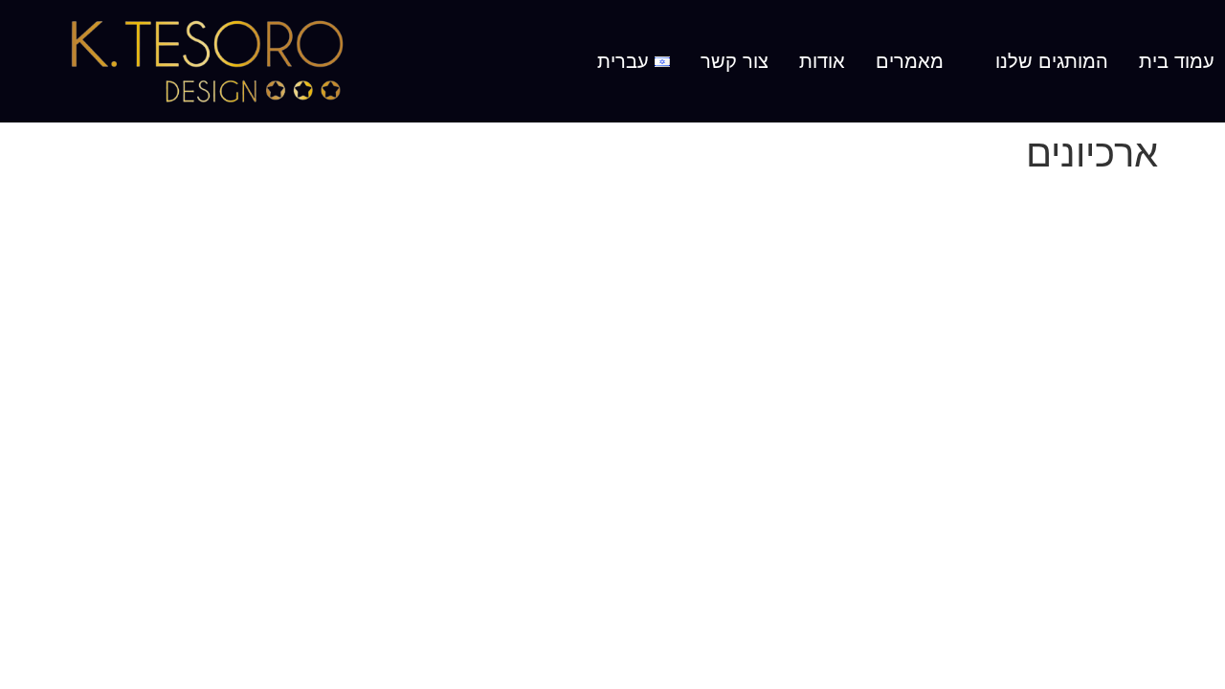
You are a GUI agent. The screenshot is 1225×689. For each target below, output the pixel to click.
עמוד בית (1176, 61)
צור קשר (734, 61)
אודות (822, 61)
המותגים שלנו (1051, 61)
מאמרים (910, 61)
